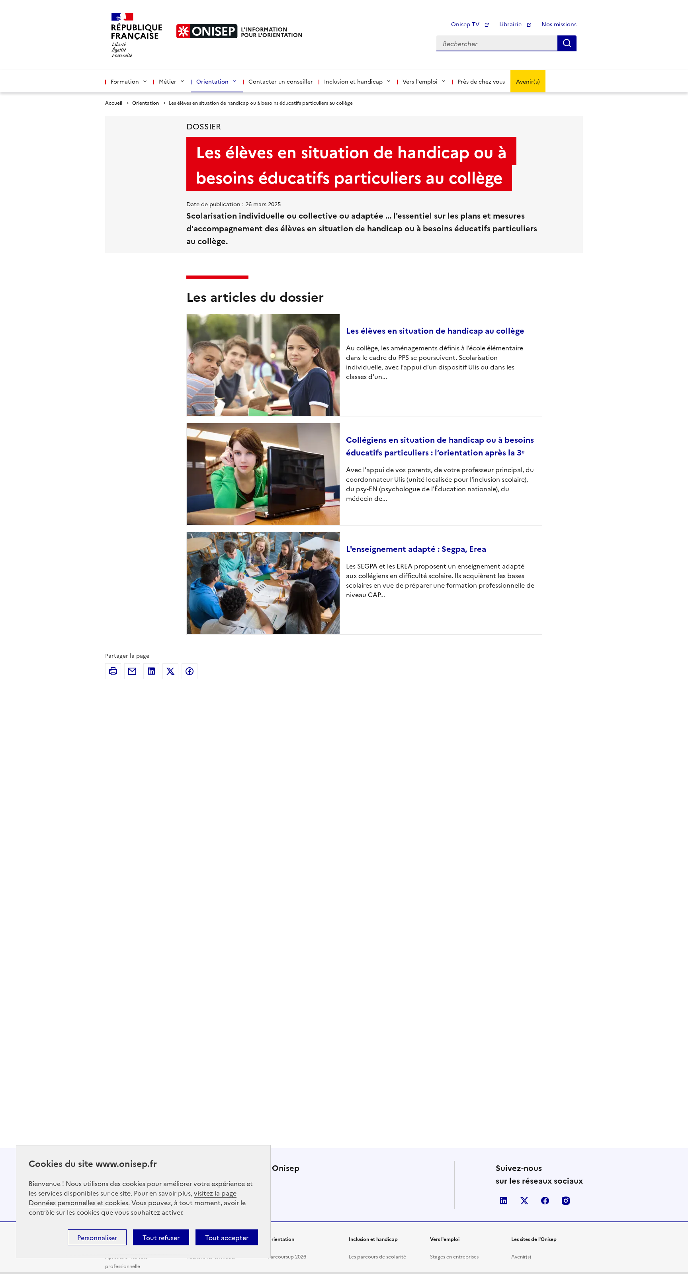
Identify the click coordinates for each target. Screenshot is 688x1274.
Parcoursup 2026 (287, 1256)
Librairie (511, 24)
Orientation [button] (212, 81)
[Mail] (132, 671)
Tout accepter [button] (226, 1237)
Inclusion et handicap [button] (353, 81)
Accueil (113, 102)
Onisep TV (466, 24)
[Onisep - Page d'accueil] (207, 31)
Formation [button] (125, 81)
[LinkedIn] (151, 671)
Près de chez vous (481, 81)
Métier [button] (167, 81)
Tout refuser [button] (161, 1237)
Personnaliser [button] (97, 1237)
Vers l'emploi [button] (420, 81)
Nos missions (559, 24)
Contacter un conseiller (280, 81)
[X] (170, 671)
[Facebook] (189, 671)
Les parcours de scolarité (377, 1256)
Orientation (145, 102)
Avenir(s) (528, 81)
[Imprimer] (113, 671)
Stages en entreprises (454, 1256)
